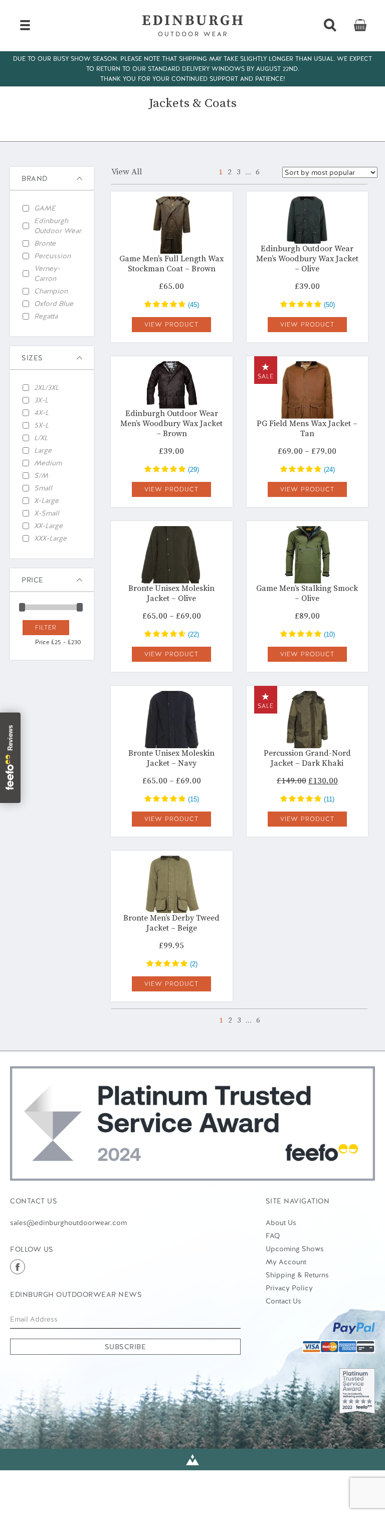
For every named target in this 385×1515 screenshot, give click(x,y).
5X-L (41, 425)
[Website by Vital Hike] (192, 1459)
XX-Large (48, 525)
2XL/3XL (46, 387)
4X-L (41, 412)
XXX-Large (50, 538)
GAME (45, 208)
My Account (286, 1261)
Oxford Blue (53, 303)
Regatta (46, 316)
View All (126, 171)
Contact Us (283, 1300)
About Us (281, 1222)
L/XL (41, 437)
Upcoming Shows (295, 1248)
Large (43, 450)
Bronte (45, 243)
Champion (51, 290)
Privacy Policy (289, 1287)
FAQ (273, 1235)
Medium (48, 462)
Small (43, 487)
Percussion (52, 255)
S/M (41, 475)
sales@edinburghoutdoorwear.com (68, 1222)
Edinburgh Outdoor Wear (57, 225)
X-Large (46, 500)
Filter (46, 628)
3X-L (41, 400)
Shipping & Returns (297, 1274)
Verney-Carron (47, 273)
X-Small (46, 513)
